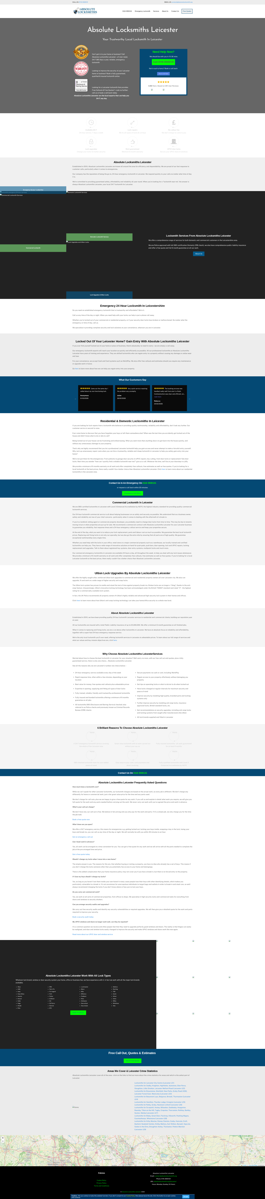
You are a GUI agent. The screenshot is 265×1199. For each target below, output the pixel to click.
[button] (132, 1148)
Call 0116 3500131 (163, 61)
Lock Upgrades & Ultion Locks (99, 295)
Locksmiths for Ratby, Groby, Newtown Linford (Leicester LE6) (158, 1105)
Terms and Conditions (101, 1186)
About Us (165, 11)
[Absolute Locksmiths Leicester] (85, 14)
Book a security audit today (83, 917)
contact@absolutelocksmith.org (182, 2)
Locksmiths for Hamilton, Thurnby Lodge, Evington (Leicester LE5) (159, 1102)
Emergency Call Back (132, 493)
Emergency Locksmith (142, 11)
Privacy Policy (101, 1183)
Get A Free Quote (132, 1061)
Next (189, 399)
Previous (76, 399)
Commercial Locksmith (33, 248)
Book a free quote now (81, 819)
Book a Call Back (163, 73)
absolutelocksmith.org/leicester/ (165, 1181)
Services (156, 11)
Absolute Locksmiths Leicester (131, 1192)
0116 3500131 (83, 2)
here (76, 369)
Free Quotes (187, 11)
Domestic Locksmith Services (99, 237)
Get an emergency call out (82, 837)
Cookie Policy (101, 1180)
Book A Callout (78, 1013)
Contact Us (175, 11)
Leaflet (244, 1165)
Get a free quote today (81, 854)
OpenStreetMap (253, 1165)
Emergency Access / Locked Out (33, 190)
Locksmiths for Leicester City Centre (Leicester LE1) (154, 1083)
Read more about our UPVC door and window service (92, 934)
